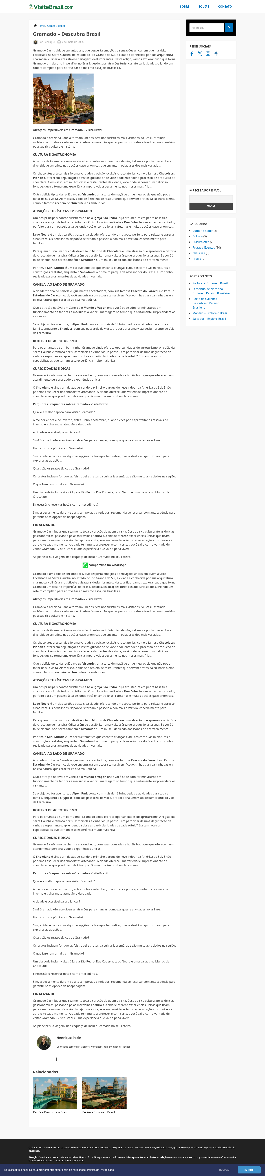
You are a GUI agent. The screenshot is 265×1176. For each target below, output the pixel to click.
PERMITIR (249, 1170)
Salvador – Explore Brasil (209, 319)
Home (41, 25)
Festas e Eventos (204, 247)
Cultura (198, 236)
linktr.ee (216, 53)
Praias (197, 259)
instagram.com (208, 53)
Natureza (199, 253)
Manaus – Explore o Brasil (210, 313)
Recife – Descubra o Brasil (50, 1112)
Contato (225, 6)
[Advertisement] (211, 122)
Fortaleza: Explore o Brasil (210, 283)
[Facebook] (56, 1059)
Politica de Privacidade (100, 1169)
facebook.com (191, 53)
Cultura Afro (201, 242)
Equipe (203, 6)
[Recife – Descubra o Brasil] (55, 1093)
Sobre (184, 6)
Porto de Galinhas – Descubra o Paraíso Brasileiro (206, 303)
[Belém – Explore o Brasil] (104, 1093)
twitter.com (200, 53)
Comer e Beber (56, 25)
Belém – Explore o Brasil (98, 1112)
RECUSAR (224, 1170)
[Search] (229, 27)
